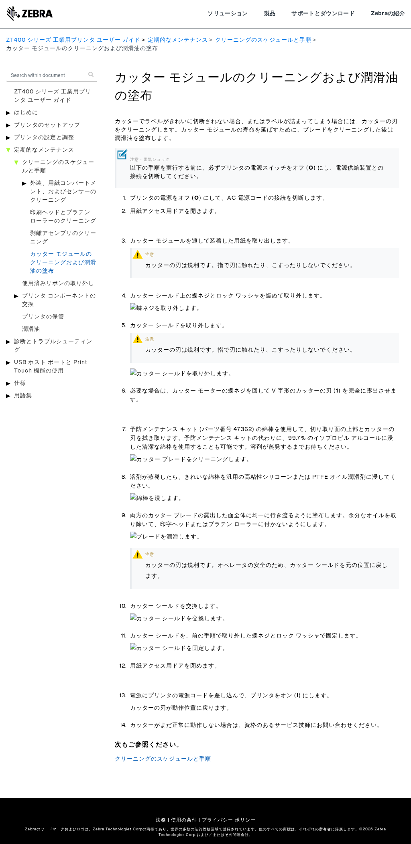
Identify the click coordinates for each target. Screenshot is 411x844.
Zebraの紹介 (388, 13)
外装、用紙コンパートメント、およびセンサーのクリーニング (63, 191)
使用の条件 (184, 820)
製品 (270, 13)
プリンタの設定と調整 (44, 137)
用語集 (23, 396)
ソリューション (228, 13)
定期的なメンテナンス (178, 40)
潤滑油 (31, 329)
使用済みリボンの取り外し (58, 283)
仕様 (20, 383)
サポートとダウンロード (323, 13)
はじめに (26, 112)
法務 (161, 820)
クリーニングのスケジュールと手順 (263, 40)
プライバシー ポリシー (229, 820)
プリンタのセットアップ (47, 125)
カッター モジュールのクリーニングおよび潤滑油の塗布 (63, 262)
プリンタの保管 (43, 317)
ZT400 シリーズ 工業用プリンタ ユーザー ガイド (73, 40)
